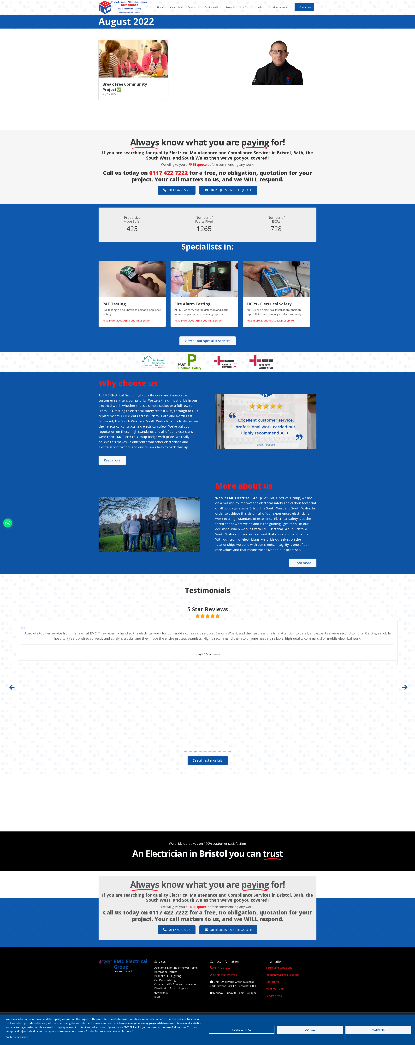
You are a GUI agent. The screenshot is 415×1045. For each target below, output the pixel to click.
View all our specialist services (207, 341)
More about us (244, 485)
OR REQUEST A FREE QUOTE (231, 190)
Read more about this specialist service (126, 320)
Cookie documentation (17, 1037)
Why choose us (128, 383)
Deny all (310, 1029)
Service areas (274, 996)
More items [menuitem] (280, 10)
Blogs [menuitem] (230, 10)
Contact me (272, 982)
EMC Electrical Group (131, 964)
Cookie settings (241, 1029)
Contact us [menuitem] (305, 7)
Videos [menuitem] (261, 7)
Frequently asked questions (282, 975)
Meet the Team (275, 989)
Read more (112, 460)
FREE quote (197, 164)
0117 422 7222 (168, 172)
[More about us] (149, 524)
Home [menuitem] (160, 7)
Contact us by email (225, 975)
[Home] (123, 7)
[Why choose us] (265, 421)
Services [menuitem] (193, 10)
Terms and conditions (279, 967)
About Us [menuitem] (176, 10)
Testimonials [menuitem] (211, 7)
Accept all (378, 1029)
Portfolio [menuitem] (244, 7)
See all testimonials (207, 760)
